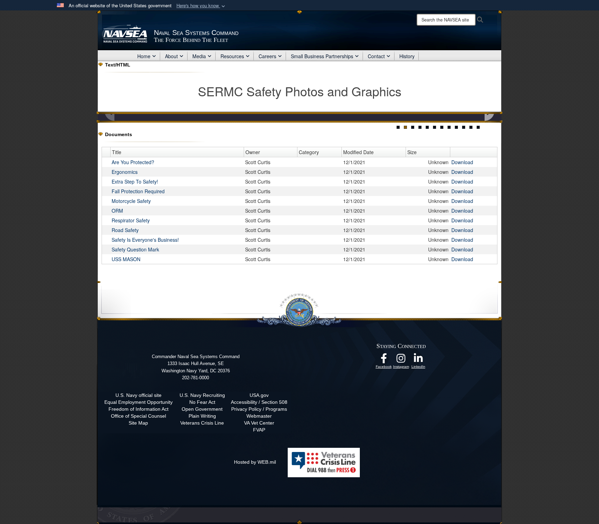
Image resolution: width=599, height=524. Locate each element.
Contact (376, 56)
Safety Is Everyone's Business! (145, 239)
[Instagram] (401, 360)
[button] (201, 5)
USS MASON (126, 259)
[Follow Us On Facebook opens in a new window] (383, 360)
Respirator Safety (131, 220)
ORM (117, 210)
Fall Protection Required (138, 191)
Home (143, 56)
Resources (232, 56)
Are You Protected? (133, 162)
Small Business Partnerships (322, 56)
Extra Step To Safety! (135, 181)
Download (462, 162)
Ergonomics (125, 171)
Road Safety (125, 230)
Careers (267, 56)
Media (199, 56)
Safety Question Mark (135, 249)
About (171, 56)
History (407, 56)
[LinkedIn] (418, 360)
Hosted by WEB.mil (255, 462)
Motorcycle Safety (131, 200)
